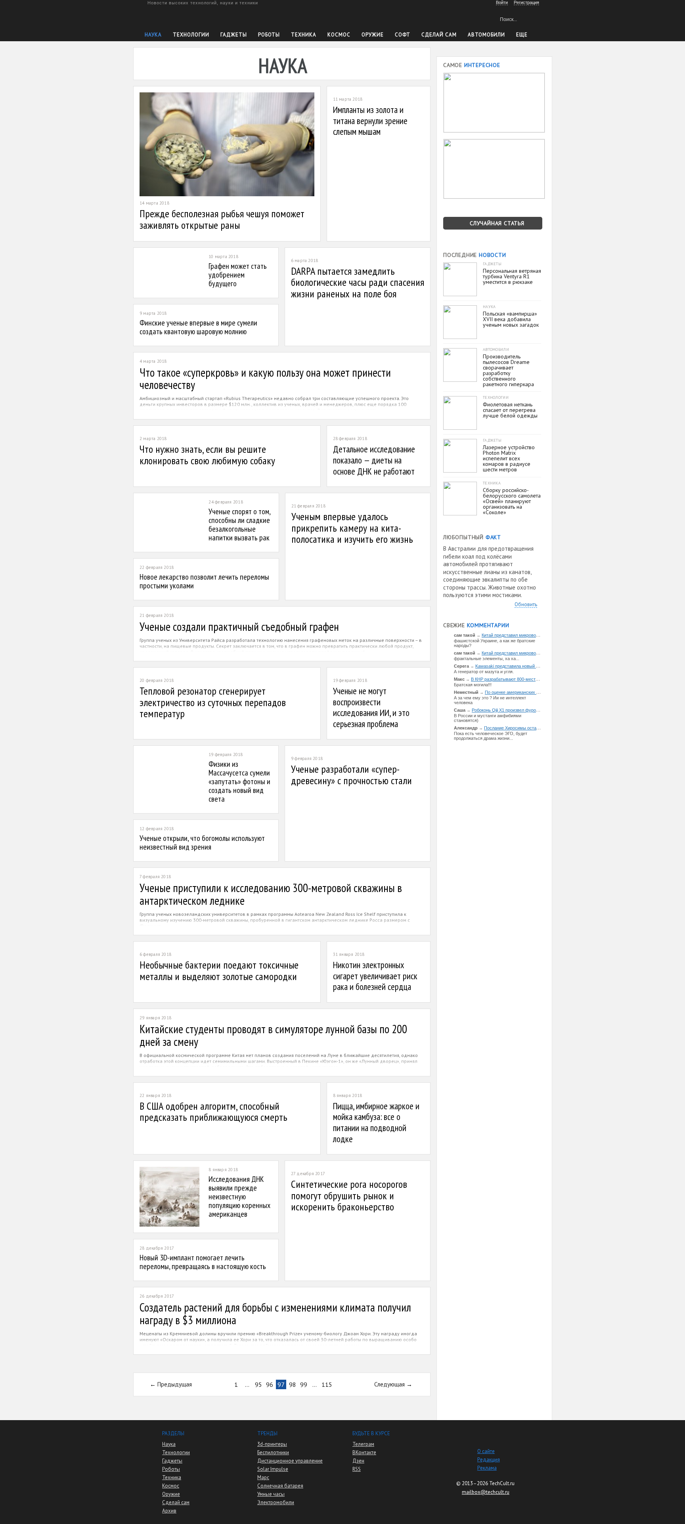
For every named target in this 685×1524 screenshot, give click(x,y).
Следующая (389, 1384)
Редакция (488, 1459)
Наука (153, 34)
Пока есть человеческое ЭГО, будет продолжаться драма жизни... (490, 736)
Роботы (269, 34)
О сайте (486, 1451)
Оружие (373, 34)
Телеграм (363, 1444)
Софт (402, 34)
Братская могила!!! (473, 684)
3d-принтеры (272, 1444)
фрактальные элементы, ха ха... (486, 658)
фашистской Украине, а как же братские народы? (494, 643)
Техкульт (181, 18)
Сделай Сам (439, 34)
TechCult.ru (502, 1483)
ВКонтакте (364, 1452)
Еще (522, 34)
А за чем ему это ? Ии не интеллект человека (490, 700)
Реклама (487, 1468)
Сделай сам (175, 1502)
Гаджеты (233, 34)
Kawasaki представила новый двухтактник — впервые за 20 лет (539, 666)
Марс (263, 1477)
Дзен (358, 1460)
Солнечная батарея (280, 1485)
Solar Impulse (272, 1469)
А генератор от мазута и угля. (484, 671)
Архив (169, 1510)
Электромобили (275, 1502)
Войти (502, 2)
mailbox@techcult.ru (485, 1492)
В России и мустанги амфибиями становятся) (487, 718)
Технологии (191, 34)
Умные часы (271, 1494)
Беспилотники (273, 1452)
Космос (338, 34)
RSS (356, 1469)
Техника (303, 34)
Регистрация (526, 2)
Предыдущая (174, 1384)
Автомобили (486, 34)
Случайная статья (497, 223)
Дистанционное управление (290, 1460)
